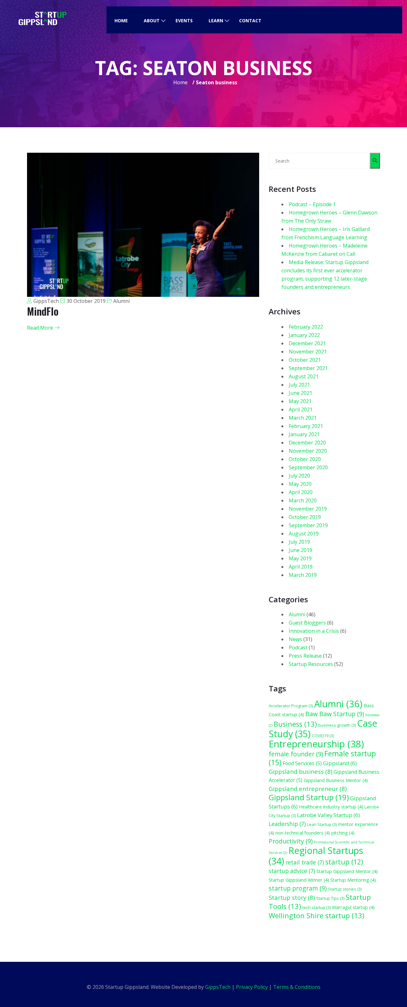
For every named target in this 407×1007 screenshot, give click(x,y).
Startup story (292, 897)
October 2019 (305, 517)
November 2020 (308, 450)
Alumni (121, 300)
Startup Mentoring (353, 880)
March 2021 (303, 417)
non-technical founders (302, 833)
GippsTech (46, 300)
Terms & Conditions (297, 986)
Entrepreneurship (316, 744)
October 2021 (305, 359)
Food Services (302, 763)
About (152, 20)
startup (344, 861)
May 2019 (300, 558)
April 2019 (301, 566)
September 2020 (308, 467)
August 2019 (304, 533)
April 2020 (301, 492)
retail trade (305, 862)
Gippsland (340, 763)
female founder (296, 754)
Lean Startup (322, 824)
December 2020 (307, 442)
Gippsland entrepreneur (308, 789)
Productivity (291, 841)
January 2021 (304, 434)
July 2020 (299, 475)
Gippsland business (300, 771)
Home (121, 20)
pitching (343, 833)
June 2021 (300, 392)
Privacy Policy (252, 986)
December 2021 (307, 343)
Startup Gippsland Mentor (347, 871)
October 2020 (305, 459)
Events (184, 20)
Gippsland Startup (309, 797)
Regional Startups (316, 855)
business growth (337, 725)
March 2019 (303, 574)
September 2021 (308, 368)
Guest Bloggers (307, 622)
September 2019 (308, 525)
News (295, 639)
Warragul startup (353, 907)
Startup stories (345, 889)
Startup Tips (330, 898)
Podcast (298, 647)
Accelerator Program (291, 706)
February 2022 (306, 326)
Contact (250, 20)
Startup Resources (311, 664)
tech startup (316, 907)
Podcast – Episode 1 (312, 204)
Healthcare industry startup (331, 807)
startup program (298, 888)
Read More (40, 327)
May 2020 (300, 483)
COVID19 (323, 735)
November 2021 (308, 351)
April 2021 (301, 409)
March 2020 (303, 500)
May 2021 (300, 401)
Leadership (287, 824)
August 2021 (304, 376)
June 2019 (300, 550)
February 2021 (306, 426)
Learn (216, 20)
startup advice (292, 871)
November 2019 (308, 508)
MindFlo (43, 311)
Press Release (305, 655)
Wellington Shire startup (316, 915)
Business (295, 724)
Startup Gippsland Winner (299, 880)
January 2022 (304, 335)
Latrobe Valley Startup (328, 815)
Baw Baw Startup (334, 714)
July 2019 (299, 541)
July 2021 (299, 384)
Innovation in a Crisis (314, 630)
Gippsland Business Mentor (336, 780)
